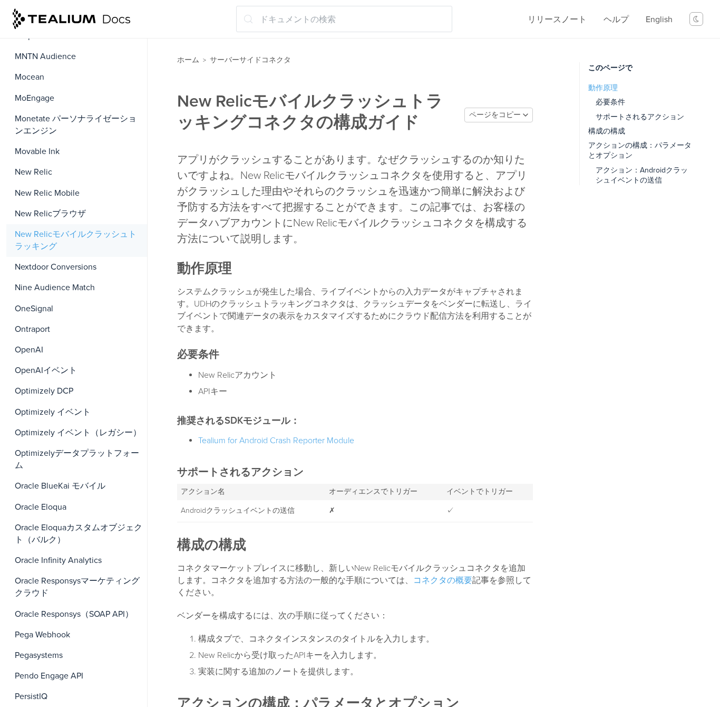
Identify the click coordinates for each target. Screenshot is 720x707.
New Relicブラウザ (50, 213)
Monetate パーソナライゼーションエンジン (76, 124)
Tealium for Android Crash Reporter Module (276, 440)
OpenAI (29, 350)
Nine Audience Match (55, 287)
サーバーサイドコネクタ (250, 59)
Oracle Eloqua (40, 507)
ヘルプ (616, 19)
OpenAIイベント (46, 370)
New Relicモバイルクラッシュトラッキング (76, 240)
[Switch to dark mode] (696, 19)
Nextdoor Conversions (55, 267)
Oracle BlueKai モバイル (60, 486)
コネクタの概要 (442, 580)
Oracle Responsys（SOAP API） (74, 614)
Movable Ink (37, 151)
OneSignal (34, 308)
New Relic (33, 172)
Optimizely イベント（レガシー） (78, 432)
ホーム (188, 59)
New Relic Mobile (47, 193)
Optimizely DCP (44, 391)
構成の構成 (606, 131)
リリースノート (557, 19)
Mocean (29, 77)
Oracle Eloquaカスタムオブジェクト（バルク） (78, 533)
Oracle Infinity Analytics (58, 560)
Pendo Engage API (49, 676)
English (659, 19)
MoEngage (34, 98)
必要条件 (610, 102)
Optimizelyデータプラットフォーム (77, 459)
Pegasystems (39, 655)
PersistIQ (31, 696)
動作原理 (603, 87)
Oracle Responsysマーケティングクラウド (77, 587)
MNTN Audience (45, 56)
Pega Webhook (42, 634)
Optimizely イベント (53, 412)
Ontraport (32, 329)
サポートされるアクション (640, 116)
